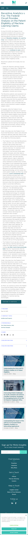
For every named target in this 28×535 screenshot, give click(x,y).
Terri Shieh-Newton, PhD (7, 325)
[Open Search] (26, 3)
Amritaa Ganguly (5, 327)
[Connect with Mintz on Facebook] (15, 504)
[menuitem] (3, 8)
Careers (14, 481)
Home (2, 8)
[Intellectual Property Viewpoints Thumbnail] (14, 385)
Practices (14, 463)
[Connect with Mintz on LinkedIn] (12, 504)
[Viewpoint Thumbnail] (14, 361)
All (7, 8)
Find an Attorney (14, 478)
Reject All (13, 528)
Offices (14, 476)
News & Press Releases (14, 492)
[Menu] (2, 3)
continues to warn (15, 50)
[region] (14, 524)
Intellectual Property (6, 318)
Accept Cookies (14, 532)
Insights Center (14, 489)
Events (14, 494)
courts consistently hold (16, 173)
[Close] (26, 515)
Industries (14, 465)
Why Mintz (14, 467)
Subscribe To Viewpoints (10, 301)
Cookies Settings (14, 525)
